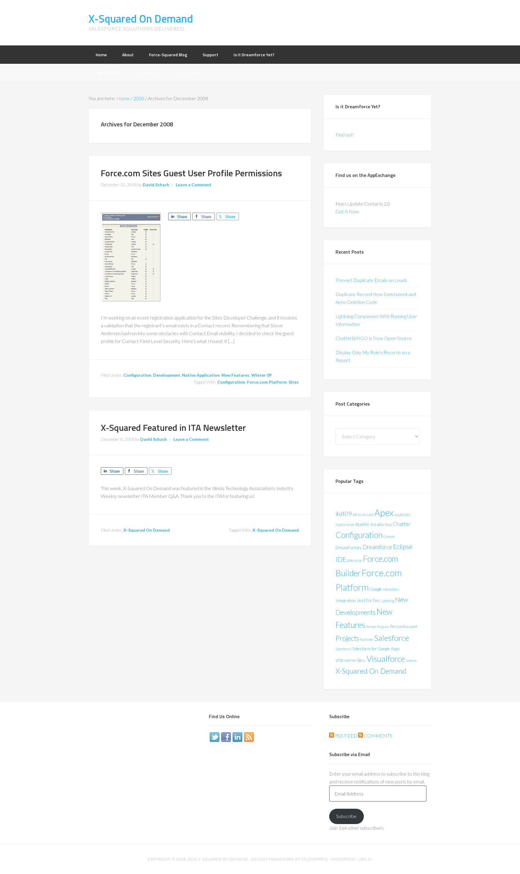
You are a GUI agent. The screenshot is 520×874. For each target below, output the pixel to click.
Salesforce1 (343, 649)
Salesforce (391, 638)
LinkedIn (237, 737)
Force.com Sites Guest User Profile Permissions (191, 173)
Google (376, 588)
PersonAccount (403, 626)
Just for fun (368, 600)
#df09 (344, 513)
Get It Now (347, 211)
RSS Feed (345, 735)
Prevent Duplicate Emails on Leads (371, 280)
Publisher (366, 639)
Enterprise (354, 560)
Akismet (367, 515)
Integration (346, 600)
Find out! (345, 134)
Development (166, 375)
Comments (377, 735)
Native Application (201, 375)
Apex (384, 512)
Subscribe (346, 816)
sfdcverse (346, 660)
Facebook (226, 737)
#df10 (357, 515)
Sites (294, 381)
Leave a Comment (193, 184)
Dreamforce (377, 546)
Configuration (137, 375)
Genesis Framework (272, 859)
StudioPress (314, 859)
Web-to (411, 660)
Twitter (214, 737)
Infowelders (391, 589)
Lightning (387, 601)
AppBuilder (402, 515)
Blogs (388, 525)
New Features (235, 375)
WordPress (343, 859)
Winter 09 (261, 375)
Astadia (377, 524)
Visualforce (386, 659)
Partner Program (377, 626)
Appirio (362, 524)
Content (389, 537)
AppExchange (345, 525)
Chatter (402, 524)
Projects (347, 638)
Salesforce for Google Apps (376, 648)
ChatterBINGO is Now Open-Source (374, 338)
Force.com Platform (267, 381)
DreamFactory (349, 547)
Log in (365, 859)
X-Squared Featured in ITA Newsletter (173, 427)
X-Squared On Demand (140, 18)
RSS (249, 737)
